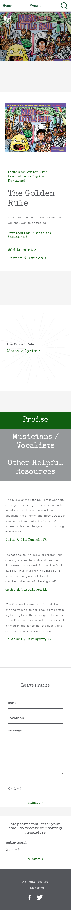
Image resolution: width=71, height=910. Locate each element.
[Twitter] (40, 897)
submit (34, 803)
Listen (13, 351)
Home (7, 5)
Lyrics (31, 351)
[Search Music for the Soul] (64, 6)
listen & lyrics (25, 259)
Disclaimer (37, 887)
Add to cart (20, 250)
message (15, 730)
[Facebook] (29, 897)
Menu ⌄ (35, 5)
